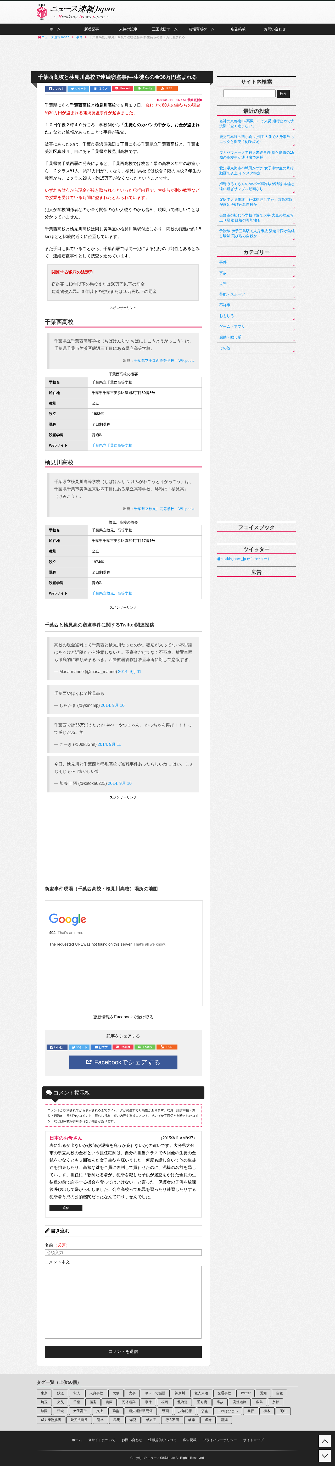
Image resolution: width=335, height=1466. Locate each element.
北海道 (182, 1402)
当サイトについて (101, 1440)
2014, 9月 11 (129, 671)
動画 (165, 1411)
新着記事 (91, 29)
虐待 (208, 1420)
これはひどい (227, 1411)
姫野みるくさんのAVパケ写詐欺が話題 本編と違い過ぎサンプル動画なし (256, 186)
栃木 (267, 1411)
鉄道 (60, 1393)
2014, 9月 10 (113, 705)
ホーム (54, 29)
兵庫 (109, 1402)
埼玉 (44, 1402)
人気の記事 (128, 29)
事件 (223, 262)
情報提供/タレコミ (162, 1440)
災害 (223, 283)
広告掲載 (238, 29)
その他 (224, 348)
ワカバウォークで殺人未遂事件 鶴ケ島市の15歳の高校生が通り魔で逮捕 (256, 154)
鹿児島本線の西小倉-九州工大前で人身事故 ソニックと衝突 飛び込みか (257, 139)
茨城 (60, 1411)
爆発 (133, 1420)
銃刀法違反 (79, 1420)
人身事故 (96, 1393)
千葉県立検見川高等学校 (112, 593)
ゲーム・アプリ (232, 326)
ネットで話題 (155, 1393)
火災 (60, 1402)
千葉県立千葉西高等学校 (112, 445)
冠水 (100, 1420)
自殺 (279, 1393)
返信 (66, 1208)
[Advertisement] (167, 56)
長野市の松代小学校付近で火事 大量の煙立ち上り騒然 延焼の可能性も (256, 217)
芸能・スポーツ (232, 294)
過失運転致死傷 (141, 1411)
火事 (132, 1393)
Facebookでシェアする (126, 1062)
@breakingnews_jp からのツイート (244, 559)
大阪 (116, 1393)
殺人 (76, 1393)
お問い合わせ (275, 29)
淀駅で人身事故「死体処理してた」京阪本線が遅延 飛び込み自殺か (256, 202)
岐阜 (191, 1420)
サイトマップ (253, 1440)
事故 (223, 273)
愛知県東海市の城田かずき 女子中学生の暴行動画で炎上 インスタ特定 (256, 170)
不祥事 (224, 305)
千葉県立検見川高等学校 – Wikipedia (164, 509)
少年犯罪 (185, 1411)
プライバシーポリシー (220, 1440)
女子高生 (80, 1411)
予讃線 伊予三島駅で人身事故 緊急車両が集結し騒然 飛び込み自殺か (257, 233)
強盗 (116, 1411)
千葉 (76, 1402)
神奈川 (180, 1393)
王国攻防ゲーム (165, 29)
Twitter (245, 1393)
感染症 (151, 1420)
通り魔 (202, 1402)
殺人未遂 (201, 1393)
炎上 (99, 1411)
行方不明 (172, 1420)
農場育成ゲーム (201, 29)
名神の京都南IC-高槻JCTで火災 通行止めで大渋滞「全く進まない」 (256, 123)
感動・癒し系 (230, 337)
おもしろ (226, 316)
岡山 (283, 1411)
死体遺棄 (129, 1402)
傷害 (93, 1402)
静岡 (44, 1411)
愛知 (263, 1393)
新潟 (224, 1420)
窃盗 (204, 1411)
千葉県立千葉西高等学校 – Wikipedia (164, 360)
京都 (275, 1402)
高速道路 (240, 1402)
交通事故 (224, 1393)
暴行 (250, 1411)
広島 (259, 1402)
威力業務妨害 (51, 1420)
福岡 (164, 1402)
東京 (44, 1393)
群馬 (116, 1420)
